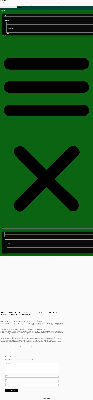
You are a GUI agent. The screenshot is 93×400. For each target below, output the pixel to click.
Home (3, 10)
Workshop (21, 316)
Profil (3, 11)
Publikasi (4, 13)
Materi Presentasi (11, 246)
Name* (6, 375)
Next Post (2, 349)
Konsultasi (4, 35)
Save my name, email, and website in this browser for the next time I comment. (23, 387)
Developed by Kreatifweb (46, 398)
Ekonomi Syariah (11, 316)
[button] (46, 132)
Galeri (9, 248)
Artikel (7, 235)
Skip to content (3, 0)
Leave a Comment (4, 316)
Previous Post (3, 347)
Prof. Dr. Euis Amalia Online (5, 2)
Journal (9, 240)
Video (8, 33)
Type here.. (7, 362)
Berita (7, 233)
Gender (9, 243)
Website (7, 383)
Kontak (3, 37)
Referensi (7, 20)
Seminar (16, 316)
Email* (6, 379)
